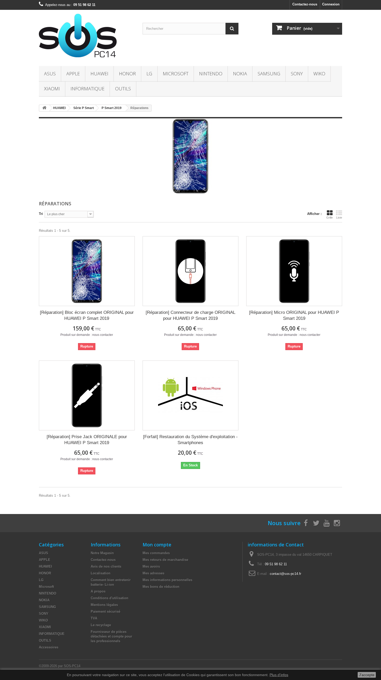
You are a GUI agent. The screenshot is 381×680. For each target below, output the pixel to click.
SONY (297, 73)
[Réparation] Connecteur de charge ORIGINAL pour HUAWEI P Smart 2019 (190, 315)
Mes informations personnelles (167, 580)
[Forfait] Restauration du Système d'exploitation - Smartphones (190, 439)
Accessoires (48, 647)
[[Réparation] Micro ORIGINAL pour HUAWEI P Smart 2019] (294, 271)
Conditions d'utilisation (109, 598)
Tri (41, 214)
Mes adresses (153, 573)
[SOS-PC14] (87, 37)
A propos (98, 591)
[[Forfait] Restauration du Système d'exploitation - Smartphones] (190, 395)
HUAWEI (99, 73)
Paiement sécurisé (105, 611)
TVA (94, 618)
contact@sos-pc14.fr (285, 574)
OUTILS (123, 88)
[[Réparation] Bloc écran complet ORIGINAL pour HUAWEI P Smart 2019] (86, 271)
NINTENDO (210, 73)
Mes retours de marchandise (165, 560)
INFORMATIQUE (87, 88)
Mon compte (157, 544)
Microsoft (175, 73)
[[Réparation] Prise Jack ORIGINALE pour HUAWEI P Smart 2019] (86, 395)
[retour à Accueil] (44, 108)
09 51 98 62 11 (276, 564)
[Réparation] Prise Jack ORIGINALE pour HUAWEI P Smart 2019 (87, 439)
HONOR (127, 73)
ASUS (50, 73)
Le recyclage (101, 625)
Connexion (331, 4)
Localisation (100, 573)
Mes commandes (156, 553)
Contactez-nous (304, 4)
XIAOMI (52, 88)
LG (149, 73)
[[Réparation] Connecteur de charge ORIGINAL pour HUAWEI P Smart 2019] (190, 271)
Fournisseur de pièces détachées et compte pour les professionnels (111, 636)
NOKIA (240, 73)
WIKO (319, 73)
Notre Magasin (102, 553)
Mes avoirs (151, 566)
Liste (339, 217)
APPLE (73, 73)
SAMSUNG (269, 73)
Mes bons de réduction (161, 587)
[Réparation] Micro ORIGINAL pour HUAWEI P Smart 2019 (294, 315)
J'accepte (367, 675)
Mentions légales (104, 605)
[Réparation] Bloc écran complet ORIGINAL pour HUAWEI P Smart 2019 (87, 315)
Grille (329, 217)
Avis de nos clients (106, 566)
